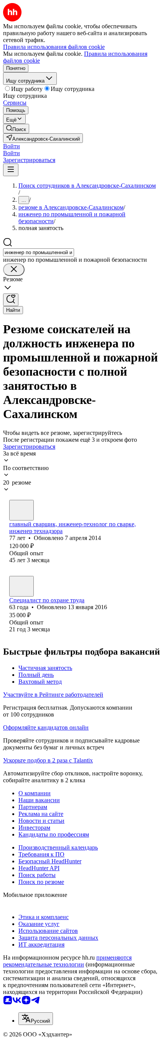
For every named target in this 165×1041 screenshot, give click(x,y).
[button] (11, 146)
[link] (16, 128)
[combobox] (38, 252)
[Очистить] (14, 269)
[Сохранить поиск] (10, 299)
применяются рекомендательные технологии (67, 961)
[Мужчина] (21, 510)
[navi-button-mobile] (10, 170)
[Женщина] (21, 586)
